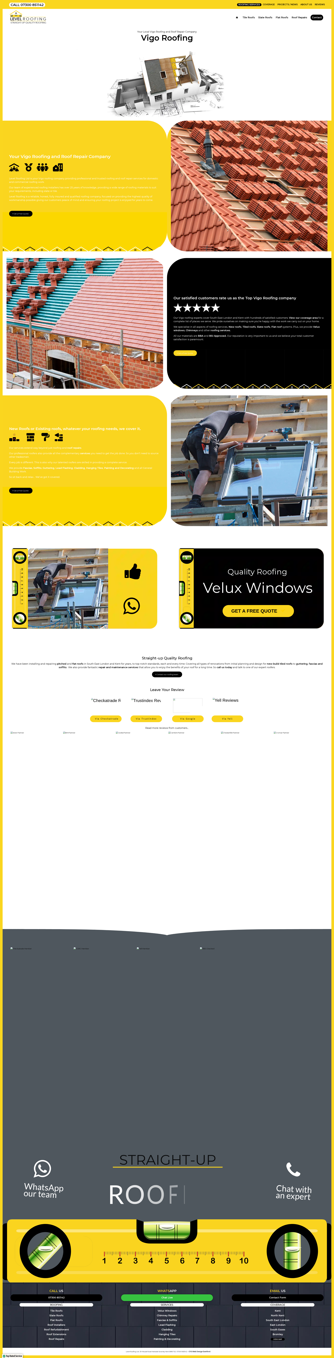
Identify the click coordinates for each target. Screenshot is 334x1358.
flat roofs (77, 663)
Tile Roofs (56, 1310)
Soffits (37, 468)
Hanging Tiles (94, 468)
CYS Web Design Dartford (199, 1352)
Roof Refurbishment (56, 1329)
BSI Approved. (217, 335)
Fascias (27, 468)
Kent (278, 1310)
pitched (61, 663)
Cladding (79, 468)
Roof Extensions (56, 1334)
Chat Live (167, 1297)
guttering (302, 663)
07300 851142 (32, 5)
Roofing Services (249, 4)
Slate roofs (263, 326)
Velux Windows (167, 1310)
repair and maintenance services (118, 667)
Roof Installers (56, 1324)
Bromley (278, 1334)
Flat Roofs (56, 1320)
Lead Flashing (64, 468)
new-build (273, 663)
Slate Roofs (56, 1315)
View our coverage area (303, 317)
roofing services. (221, 330)
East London (277, 1324)
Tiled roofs (249, 326)
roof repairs (74, 447)
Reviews (320, 4)
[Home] (237, 17)
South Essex (277, 1329)
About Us (306, 4)
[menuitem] (249, 4)
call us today (224, 667)
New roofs (235, 326)
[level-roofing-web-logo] (28, 17)
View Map (277, 1339)
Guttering (48, 468)
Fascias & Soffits (167, 1320)
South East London (277, 1320)
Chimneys (192, 330)
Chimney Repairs (167, 1315)
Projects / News (288, 4)
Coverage (269, 4)
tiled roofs (286, 663)
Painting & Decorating (167, 1339)
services (85, 453)
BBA (200, 335)
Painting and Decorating (119, 468)
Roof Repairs (56, 1339)
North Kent (277, 1315)
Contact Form (277, 1297)
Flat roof (276, 326)
